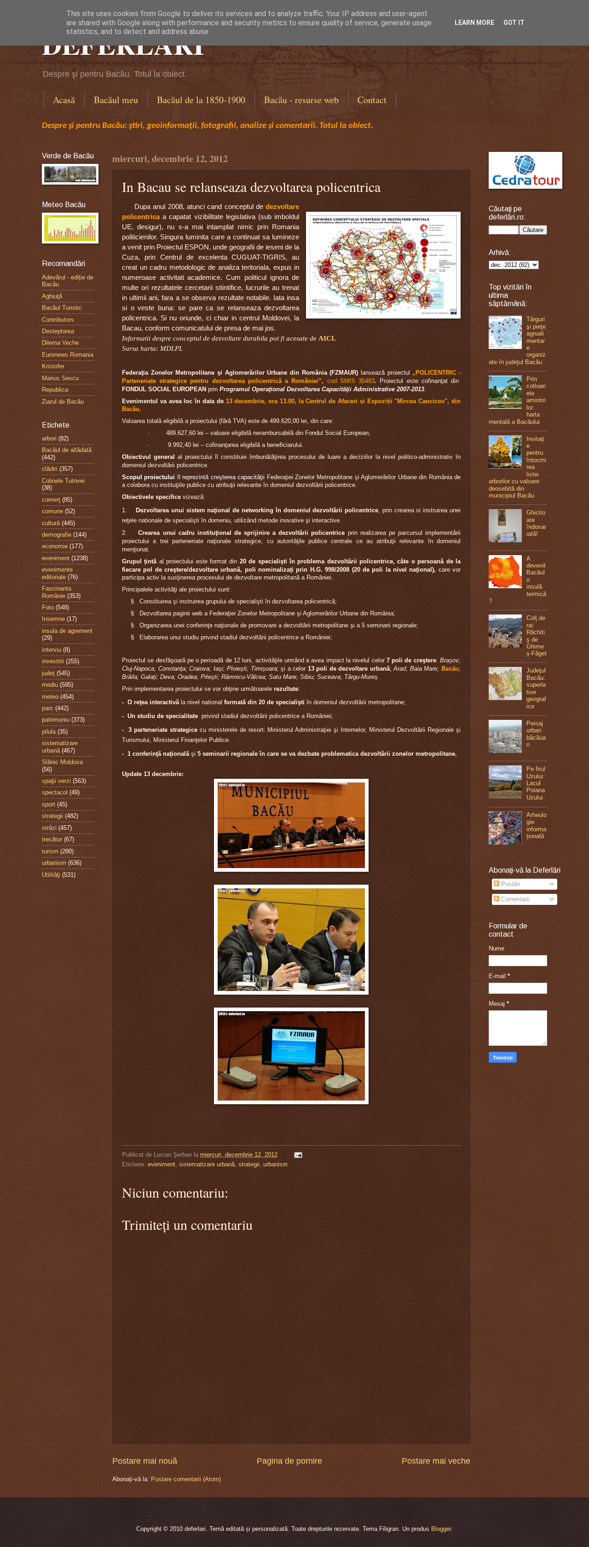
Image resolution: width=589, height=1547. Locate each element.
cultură (51, 523)
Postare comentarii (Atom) (186, 1479)
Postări (509, 884)
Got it (514, 22)
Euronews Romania (67, 354)
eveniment (161, 1164)
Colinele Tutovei (63, 480)
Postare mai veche (436, 1461)
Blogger (441, 1528)
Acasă (64, 99)
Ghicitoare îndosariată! (536, 523)
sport (48, 804)
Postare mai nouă (144, 1461)
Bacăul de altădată (67, 449)
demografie (56, 534)
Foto (48, 607)
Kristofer (53, 366)
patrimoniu (55, 719)
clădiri (50, 468)
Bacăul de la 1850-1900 (201, 99)
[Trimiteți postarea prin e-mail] (296, 1154)
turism (50, 851)
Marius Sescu (60, 378)
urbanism (275, 1164)
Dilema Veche (60, 342)
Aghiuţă (52, 296)
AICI (326, 338)
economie (55, 546)
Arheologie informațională (536, 825)
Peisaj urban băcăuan (536, 734)
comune (52, 511)
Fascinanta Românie (56, 592)
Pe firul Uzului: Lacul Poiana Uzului (535, 783)
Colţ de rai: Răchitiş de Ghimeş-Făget (536, 635)
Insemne (53, 618)
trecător (52, 839)
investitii (53, 661)
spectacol (55, 792)
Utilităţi (51, 874)
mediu (50, 684)
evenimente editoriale (57, 573)
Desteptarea (58, 331)
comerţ (51, 499)
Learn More (474, 22)
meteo (50, 696)
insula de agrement (67, 630)
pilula (49, 731)
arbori (49, 438)
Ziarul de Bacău (63, 401)
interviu (51, 649)
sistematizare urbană (207, 1164)
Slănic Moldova (62, 762)
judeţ (48, 673)
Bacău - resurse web (301, 99)
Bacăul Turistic (62, 307)
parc (47, 708)
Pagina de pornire (289, 1461)
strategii (249, 1164)
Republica (55, 389)
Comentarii (514, 899)
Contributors (58, 319)
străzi (49, 827)
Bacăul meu (116, 99)
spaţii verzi (56, 780)
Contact (372, 99)
